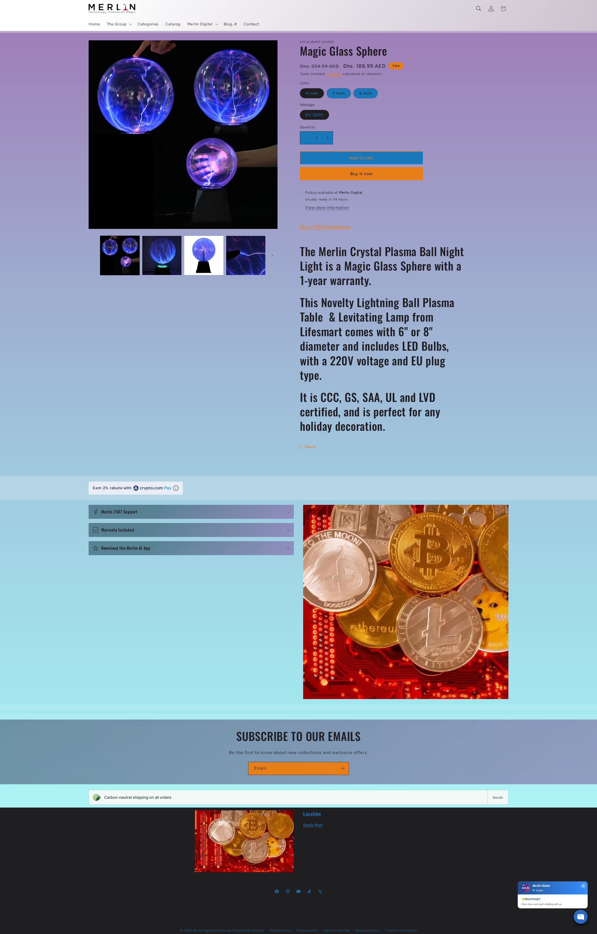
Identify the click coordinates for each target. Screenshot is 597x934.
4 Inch (312, 93)
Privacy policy (308, 930)
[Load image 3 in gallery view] (203, 255)
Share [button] (310, 446)
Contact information (401, 930)
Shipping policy (367, 930)
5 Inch (339, 93)
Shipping (334, 74)
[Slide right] (272, 255)
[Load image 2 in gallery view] (161, 255)
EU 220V (314, 114)
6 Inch (365, 93)
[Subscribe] (342, 768)
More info (498, 797)
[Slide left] (94, 255)
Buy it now (361, 173)
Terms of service (337, 930)
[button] (118, 24)
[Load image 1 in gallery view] (119, 255)
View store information (327, 207)
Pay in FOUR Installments (325, 226)
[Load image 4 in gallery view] (245, 255)
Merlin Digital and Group (212, 930)
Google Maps (313, 825)
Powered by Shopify (248, 930)
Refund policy (280, 930)
